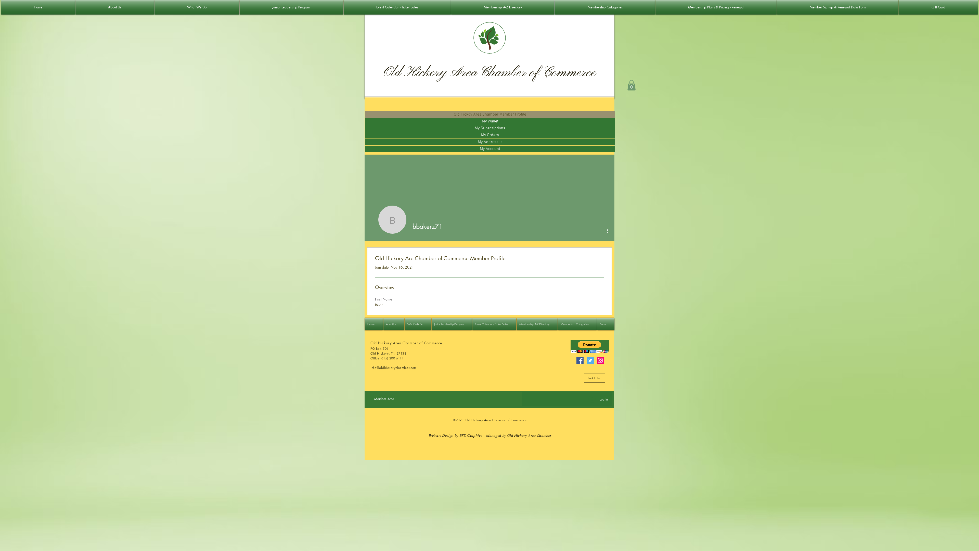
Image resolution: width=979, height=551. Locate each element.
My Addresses (490, 142)
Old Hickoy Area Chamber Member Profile (490, 114)
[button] (631, 85)
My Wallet (490, 121)
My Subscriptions (490, 128)
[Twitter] (590, 360)
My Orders (490, 135)
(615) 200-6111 (392, 358)
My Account (490, 149)
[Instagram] (600, 360)
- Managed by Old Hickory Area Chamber (516, 435)
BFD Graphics (470, 435)
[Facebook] (580, 360)
